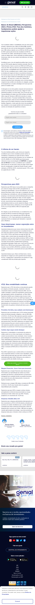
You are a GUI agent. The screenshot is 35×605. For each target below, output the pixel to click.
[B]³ (17, 545)
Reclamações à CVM (17, 555)
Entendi (17, 601)
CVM (17, 549)
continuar (17, 121)
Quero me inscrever (17, 507)
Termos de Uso (17, 584)
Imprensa (17, 574)
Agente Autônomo (17, 570)
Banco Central (17, 553)
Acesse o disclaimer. (6, 396)
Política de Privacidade (19, 126)
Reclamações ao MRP (17, 557)
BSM (17, 547)
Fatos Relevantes (17, 577)
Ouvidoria (17, 572)
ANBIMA (17, 551)
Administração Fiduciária (17, 581)
